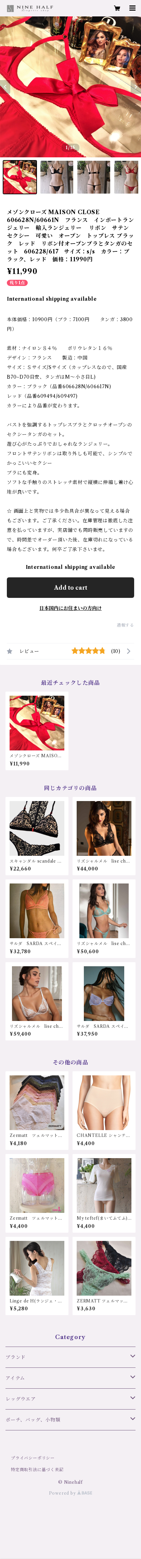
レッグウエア (20, 1399)
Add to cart (70, 587)
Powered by (63, 1493)
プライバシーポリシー (33, 1457)
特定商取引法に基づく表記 (37, 1469)
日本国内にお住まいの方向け (70, 608)
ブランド (15, 1357)
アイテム (15, 1378)
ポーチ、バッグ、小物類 (33, 1420)
